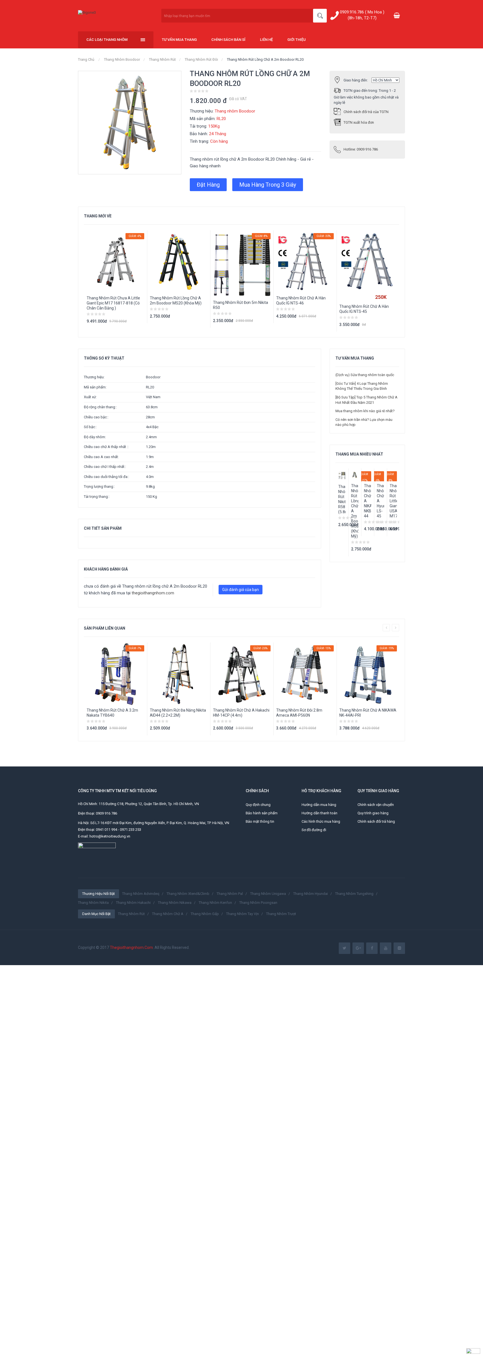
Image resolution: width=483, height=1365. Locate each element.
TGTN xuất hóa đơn (359, 122)
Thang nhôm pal (230, 894)
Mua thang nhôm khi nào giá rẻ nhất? (365, 411)
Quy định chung (258, 805)
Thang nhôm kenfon (215, 902)
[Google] (358, 948)
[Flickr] (399, 948)
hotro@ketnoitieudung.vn (109, 836)
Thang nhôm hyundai (310, 894)
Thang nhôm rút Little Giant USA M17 (393, 501)
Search (320, 16)
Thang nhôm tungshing (354, 894)
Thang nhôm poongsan (258, 902)
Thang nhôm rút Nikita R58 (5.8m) (341, 499)
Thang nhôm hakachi (133, 902)
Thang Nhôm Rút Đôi (201, 59)
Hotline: (361, 149)
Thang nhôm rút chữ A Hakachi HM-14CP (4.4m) (241, 712)
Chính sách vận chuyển (375, 805)
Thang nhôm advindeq (140, 894)
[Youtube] (385, 948)
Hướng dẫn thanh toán (319, 813)
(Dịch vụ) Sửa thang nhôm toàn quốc (364, 375)
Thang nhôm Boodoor (122, 59)
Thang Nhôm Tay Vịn (242, 914)
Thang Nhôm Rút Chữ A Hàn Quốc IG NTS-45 (364, 309)
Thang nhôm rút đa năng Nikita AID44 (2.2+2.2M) (178, 712)
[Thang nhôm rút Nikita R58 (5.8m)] (341, 475)
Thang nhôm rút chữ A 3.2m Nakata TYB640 (112, 712)
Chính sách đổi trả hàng (376, 821)
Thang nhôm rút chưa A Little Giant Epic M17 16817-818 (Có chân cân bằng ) (113, 303)
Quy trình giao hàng (373, 813)
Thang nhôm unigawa (268, 894)
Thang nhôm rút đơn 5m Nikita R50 (240, 305)
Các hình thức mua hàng (321, 821)
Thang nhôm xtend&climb (188, 894)
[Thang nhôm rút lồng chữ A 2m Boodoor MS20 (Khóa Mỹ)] (354, 474)
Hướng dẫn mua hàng (319, 805)
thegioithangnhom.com (153, 592)
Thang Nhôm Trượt (281, 914)
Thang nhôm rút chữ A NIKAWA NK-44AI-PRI (367, 712)
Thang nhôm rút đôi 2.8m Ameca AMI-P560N (299, 712)
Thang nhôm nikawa (174, 902)
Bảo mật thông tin (260, 821)
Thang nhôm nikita (93, 902)
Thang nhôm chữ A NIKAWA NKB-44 (367, 501)
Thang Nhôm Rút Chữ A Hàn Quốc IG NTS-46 (301, 300)
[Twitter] (344, 948)
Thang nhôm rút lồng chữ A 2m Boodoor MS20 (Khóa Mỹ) (176, 300)
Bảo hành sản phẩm (262, 813)
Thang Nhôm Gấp (205, 914)
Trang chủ (86, 59)
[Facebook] (372, 948)
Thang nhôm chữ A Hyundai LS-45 (380, 501)
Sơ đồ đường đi (314, 830)
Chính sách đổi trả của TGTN (366, 112)
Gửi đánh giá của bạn (240, 589)
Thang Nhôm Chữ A (167, 914)
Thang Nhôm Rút (162, 59)
